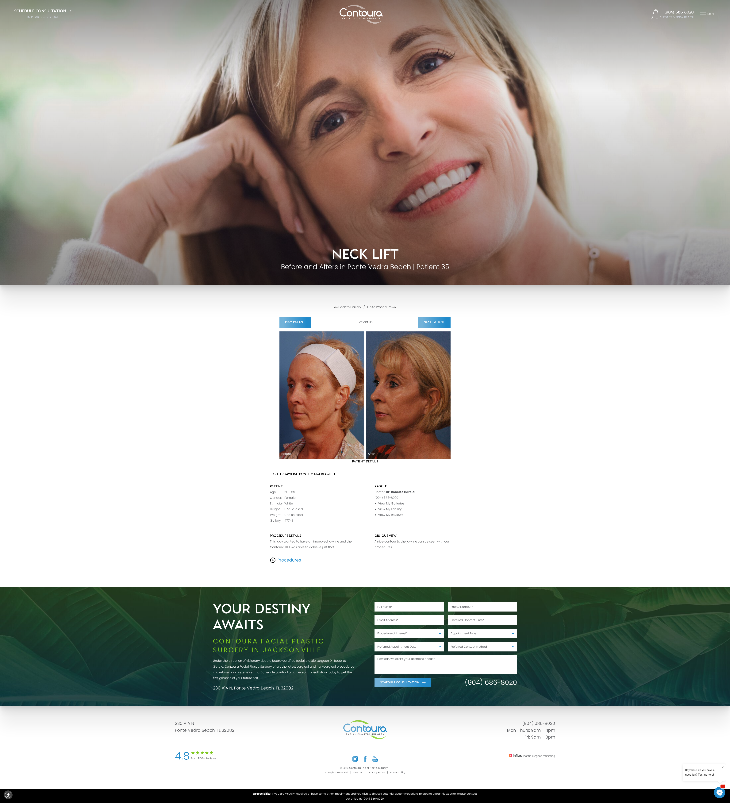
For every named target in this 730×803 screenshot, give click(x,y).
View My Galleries (391, 503)
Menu (711, 14)
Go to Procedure (379, 307)
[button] (8, 794)
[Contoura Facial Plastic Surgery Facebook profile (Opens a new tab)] (365, 759)
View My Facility (390, 509)
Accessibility (397, 772)
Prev (295, 322)
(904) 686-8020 (679, 12)
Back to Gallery (349, 307)
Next (434, 322)
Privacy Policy (377, 772)
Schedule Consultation (399, 682)
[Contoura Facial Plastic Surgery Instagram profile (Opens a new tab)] (355, 759)
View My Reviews (390, 515)
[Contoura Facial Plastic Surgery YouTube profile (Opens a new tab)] (375, 759)
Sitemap (358, 772)
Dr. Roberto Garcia (400, 492)
